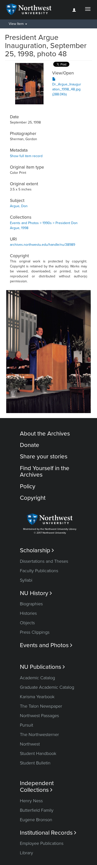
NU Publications (42, 667)
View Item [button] (17, 24)
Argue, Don (19, 206)
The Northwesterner (39, 734)
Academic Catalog (37, 677)
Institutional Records (48, 832)
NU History (36, 593)
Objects (27, 622)
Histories (28, 613)
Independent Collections (37, 787)
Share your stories (43, 456)
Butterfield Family (36, 810)
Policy (27, 486)
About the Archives (45, 433)
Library (26, 853)
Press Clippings (34, 632)
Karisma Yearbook (37, 696)
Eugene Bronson (36, 819)
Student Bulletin (35, 763)
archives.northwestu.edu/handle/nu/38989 (42, 245)
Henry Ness (31, 800)
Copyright (33, 497)
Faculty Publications (39, 570)
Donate (29, 445)
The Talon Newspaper (41, 706)
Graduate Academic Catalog (47, 687)
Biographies (31, 604)
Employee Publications (41, 843)
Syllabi (26, 580)
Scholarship (37, 550)
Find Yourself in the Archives (44, 471)
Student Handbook (38, 753)
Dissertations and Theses (44, 561)
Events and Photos (46, 645)
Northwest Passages (39, 715)
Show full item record (26, 156)
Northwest (30, 744)
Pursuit (26, 725)
